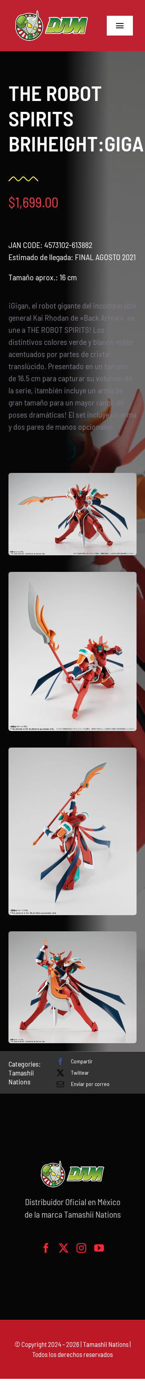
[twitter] (63, 1248)
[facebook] (46, 1248)
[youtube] (99, 1248)
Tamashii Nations (21, 1077)
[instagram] (81, 1248)
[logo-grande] (51, 12)
